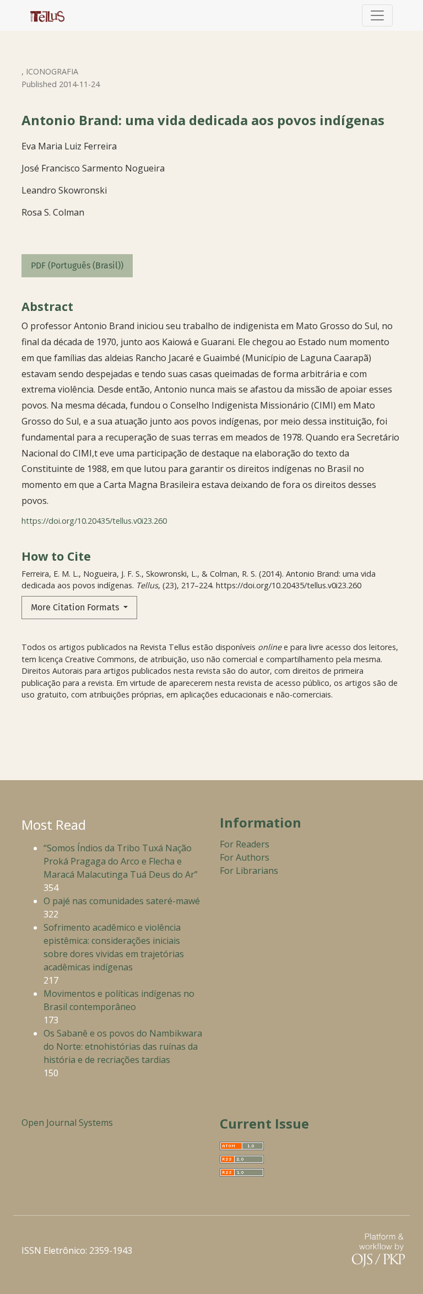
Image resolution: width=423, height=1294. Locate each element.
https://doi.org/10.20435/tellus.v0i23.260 (94, 521)
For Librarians (249, 871)
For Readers (244, 844)
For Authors (244, 857)
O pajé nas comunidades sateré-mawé (122, 901)
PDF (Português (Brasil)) (77, 265)
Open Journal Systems (67, 1122)
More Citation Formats (76, 607)
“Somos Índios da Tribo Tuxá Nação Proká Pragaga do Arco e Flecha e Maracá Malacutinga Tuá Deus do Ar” (121, 861)
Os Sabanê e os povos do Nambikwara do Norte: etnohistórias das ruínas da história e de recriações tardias (123, 1046)
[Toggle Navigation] (377, 15)
